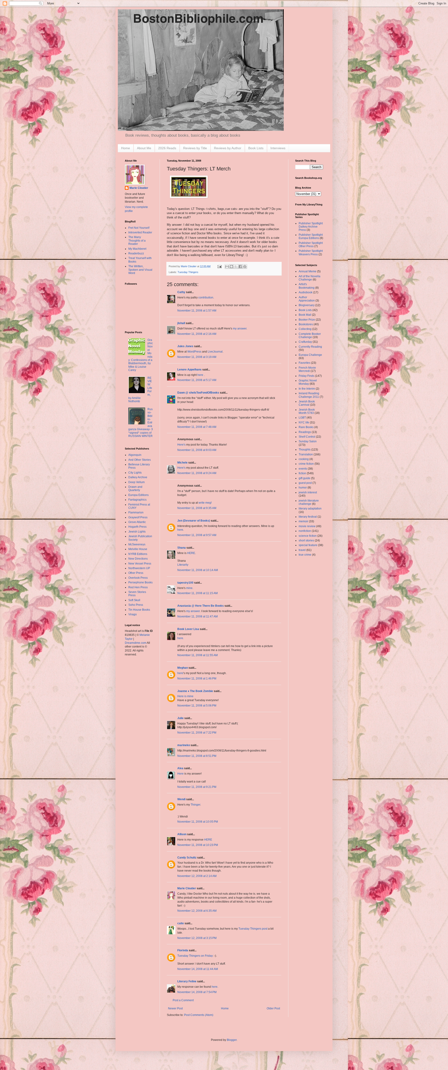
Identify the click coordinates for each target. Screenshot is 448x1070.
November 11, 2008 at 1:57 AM (196, 310)
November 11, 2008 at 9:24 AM (196, 473)
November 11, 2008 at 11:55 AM (197, 655)
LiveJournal (215, 351)
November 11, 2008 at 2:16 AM (196, 334)
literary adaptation (310, 508)
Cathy (181, 292)
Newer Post (175, 1008)
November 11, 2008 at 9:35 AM (196, 508)
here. (180, 638)
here (200, 375)
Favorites (304, 362)
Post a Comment (183, 1000)
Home (125, 148)
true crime (305, 554)
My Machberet (137, 248)
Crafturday (305, 341)
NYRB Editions (137, 554)
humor (303, 487)
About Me (144, 148)
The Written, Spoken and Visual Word (140, 270)
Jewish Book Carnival (307, 403)
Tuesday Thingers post (252, 928)
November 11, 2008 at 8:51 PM (196, 756)
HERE (191, 553)
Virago (132, 614)
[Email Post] (219, 266)
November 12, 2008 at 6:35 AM (197, 910)
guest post (305, 483)
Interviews (277, 148)
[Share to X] (236, 266)
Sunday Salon (308, 441)
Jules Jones (185, 346)
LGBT (302, 417)
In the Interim (307, 388)
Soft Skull (134, 600)
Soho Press (135, 604)
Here (180, 773)
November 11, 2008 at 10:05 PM (197, 821)
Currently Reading (310, 346)
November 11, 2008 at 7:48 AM (196, 427)
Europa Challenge (310, 355)
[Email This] (227, 266)
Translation (306, 454)
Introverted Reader (140, 232)
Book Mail (305, 314)
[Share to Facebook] (240, 266)
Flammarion (136, 512)
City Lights (135, 472)
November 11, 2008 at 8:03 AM (196, 450)
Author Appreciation (307, 299)
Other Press (135, 573)
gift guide (304, 478)
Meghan (182, 667)
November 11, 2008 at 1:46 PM (196, 678)
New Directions (138, 558)
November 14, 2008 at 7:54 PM (197, 992)
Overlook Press (138, 577)
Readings (305, 432)
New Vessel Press (139, 563)
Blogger (232, 1040)
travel (302, 550)
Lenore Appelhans (189, 369)
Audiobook (305, 292)
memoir (303, 521)
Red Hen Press (138, 587)
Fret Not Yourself (138, 227)
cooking (304, 459)
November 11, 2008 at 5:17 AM (196, 380)
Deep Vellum (136, 482)
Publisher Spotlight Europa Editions (311, 236)
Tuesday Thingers (188, 272)
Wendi (181, 799)
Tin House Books (139, 609)
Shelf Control (307, 436)
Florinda (182, 950)
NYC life (304, 422)
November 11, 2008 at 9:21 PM (196, 787)
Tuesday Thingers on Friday (195, 955)
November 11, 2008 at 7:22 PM (196, 732)
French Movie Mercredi (307, 369)
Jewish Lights (137, 531)
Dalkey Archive (137, 477)
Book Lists (255, 148)
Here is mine (185, 696)
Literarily (182, 564)
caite (180, 923)
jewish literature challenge (309, 502)
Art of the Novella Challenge (309, 278)
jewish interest (308, 492)
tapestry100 (185, 582)
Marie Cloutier (186, 888)
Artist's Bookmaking (307, 286)
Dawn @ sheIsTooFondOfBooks (198, 392)
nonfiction (305, 531)
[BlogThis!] (231, 266)
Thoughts (305, 449)
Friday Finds (306, 375)
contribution (205, 297)
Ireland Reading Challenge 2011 (309, 395)
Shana (181, 547)
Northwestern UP (139, 568)
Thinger (195, 804)
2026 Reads (167, 148)
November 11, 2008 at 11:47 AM (197, 616)
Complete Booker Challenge (310, 335)
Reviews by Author (227, 148)
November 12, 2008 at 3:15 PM (197, 938)
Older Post (273, 1008)
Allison (181, 834)
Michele (182, 462)
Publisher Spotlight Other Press (311, 244)
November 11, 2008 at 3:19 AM (196, 357)
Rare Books (306, 427)
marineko (183, 745)
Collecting (305, 329)
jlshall (181, 323)
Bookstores (306, 324)
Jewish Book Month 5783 (307, 411)
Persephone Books (140, 582)
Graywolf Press (137, 517)
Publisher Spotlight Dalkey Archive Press (311, 227)
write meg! (205, 502)
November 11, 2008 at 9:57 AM (196, 535)
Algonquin (134, 455)
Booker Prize (307, 319)
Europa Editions (138, 495)
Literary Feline (186, 981)
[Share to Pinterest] (244, 266)
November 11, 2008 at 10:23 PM (197, 845)
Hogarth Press (137, 526)
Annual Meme (307, 271)
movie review (307, 526)
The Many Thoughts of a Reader (137, 240)
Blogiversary (307, 305)
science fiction (308, 535)
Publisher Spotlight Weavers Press (311, 252)
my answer (239, 328)
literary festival (308, 516)
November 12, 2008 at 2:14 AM (197, 876)
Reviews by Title (195, 148)
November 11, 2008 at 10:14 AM (197, 570)
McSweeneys (136, 544)
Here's (181, 444)
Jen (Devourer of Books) (193, 520)
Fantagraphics (137, 499)
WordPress (194, 351)
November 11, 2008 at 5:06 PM (196, 705)
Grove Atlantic (137, 522)
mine (189, 588)
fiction (302, 473)
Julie (180, 718)
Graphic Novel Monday (308, 382)
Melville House (137, 549)
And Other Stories (139, 459)
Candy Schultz (186, 857)
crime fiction (306, 463)
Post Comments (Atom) (198, 1015)
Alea (180, 768)
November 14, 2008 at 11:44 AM (197, 969)
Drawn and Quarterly (135, 488)
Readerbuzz (136, 253)
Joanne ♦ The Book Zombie (195, 691)
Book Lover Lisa (188, 629)
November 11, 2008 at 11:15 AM (197, 593)
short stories (306, 540)
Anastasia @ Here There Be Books (200, 605)
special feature (308, 545)
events (303, 468)
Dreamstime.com (135, 642)
